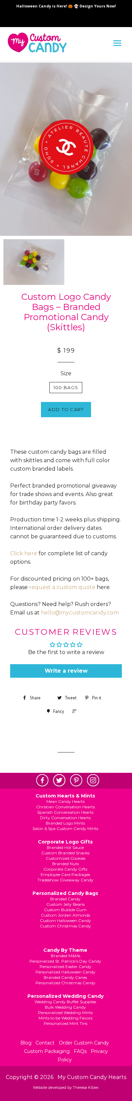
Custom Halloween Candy (65, 920)
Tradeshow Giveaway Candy (65, 879)
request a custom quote (62, 587)
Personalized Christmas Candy (65, 982)
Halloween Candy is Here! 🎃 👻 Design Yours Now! (66, 5)
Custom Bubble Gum (65, 909)
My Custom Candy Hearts (92, 1077)
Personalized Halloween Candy (65, 971)
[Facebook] (40, 780)
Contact (45, 1043)
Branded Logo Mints (65, 823)
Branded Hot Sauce (65, 847)
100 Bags (65, 387)
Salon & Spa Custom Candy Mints (65, 828)
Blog (25, 1043)
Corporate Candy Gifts (65, 869)
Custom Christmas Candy (65, 925)
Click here (23, 553)
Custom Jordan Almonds (65, 915)
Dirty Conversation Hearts (65, 817)
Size (66, 373)
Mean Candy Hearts (65, 801)
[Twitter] (57, 780)
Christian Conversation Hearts (65, 806)
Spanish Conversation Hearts (65, 812)
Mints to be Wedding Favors (65, 1017)
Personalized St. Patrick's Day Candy (65, 961)
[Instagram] (91, 780)
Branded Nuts (65, 863)
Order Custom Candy (84, 1043)
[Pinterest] (74, 780)
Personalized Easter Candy (65, 966)
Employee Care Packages (65, 874)
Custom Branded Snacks (65, 852)
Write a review (66, 671)
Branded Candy (65, 898)
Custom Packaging (47, 1051)
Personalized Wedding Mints (65, 1012)
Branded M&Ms (65, 955)
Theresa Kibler (85, 1087)
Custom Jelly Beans (65, 904)
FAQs (80, 1051)
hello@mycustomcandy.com (80, 612)
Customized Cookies (65, 858)
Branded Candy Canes (65, 977)
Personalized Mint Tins (65, 1023)
